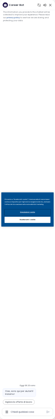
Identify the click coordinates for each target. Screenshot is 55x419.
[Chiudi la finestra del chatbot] (50, 5)
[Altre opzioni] (7, 412)
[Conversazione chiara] (39, 5)
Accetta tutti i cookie (27, 220)
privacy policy (13, 17)
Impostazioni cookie (27, 212)
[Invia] (48, 412)
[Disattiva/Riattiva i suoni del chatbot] (45, 5)
